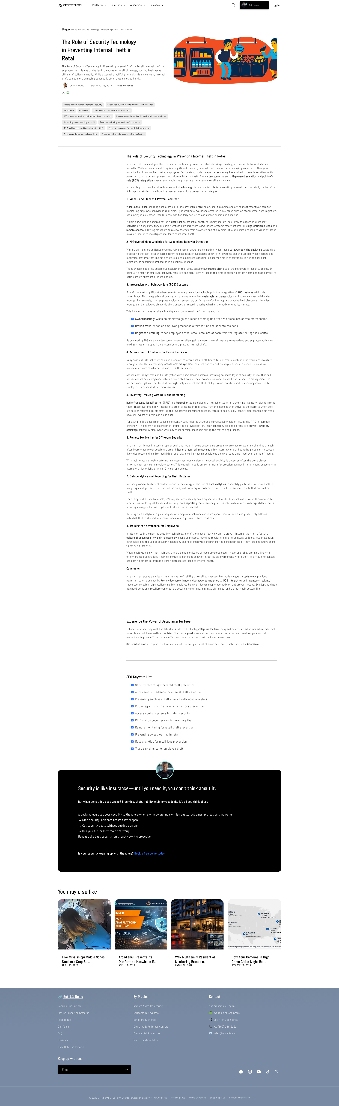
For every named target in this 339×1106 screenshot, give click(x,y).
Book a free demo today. (149, 853)
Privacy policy (178, 1097)
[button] (99, 5)
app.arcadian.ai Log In (221, 1006)
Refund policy (160, 1097)
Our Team (63, 1026)
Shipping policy (217, 1097)
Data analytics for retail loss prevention (112, 110)
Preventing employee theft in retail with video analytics (141, 116)
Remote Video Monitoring (148, 1006)
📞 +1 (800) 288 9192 (223, 1026)
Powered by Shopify (140, 1097)
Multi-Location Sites (145, 1040)
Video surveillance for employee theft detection (123, 134)
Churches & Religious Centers (150, 1026)
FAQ (60, 1033)
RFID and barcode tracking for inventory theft (84, 128)
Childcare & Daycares (146, 1013)
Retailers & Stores (144, 1020)
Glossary (63, 1040)
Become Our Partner (69, 1006)
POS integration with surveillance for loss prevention (87, 116)
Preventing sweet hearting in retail (79, 122)
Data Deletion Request (71, 1047)
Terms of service (197, 1097)
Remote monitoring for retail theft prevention (120, 122)
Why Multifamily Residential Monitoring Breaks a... (195, 959)
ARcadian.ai (69, 110)
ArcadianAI (84, 110)
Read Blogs (64, 1020)
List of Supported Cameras (73, 1013)
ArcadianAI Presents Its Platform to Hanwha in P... (137, 959)
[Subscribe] (126, 1069)
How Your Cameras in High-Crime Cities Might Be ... (251, 959)
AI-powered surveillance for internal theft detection (130, 104)
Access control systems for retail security (83, 104)
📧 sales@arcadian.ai (222, 1033)
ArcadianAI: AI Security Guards (113, 1097)
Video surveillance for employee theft (80, 134)
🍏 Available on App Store (224, 1013)
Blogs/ (66, 29)
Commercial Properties (146, 1033)
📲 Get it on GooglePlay (223, 1020)
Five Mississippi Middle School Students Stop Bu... (84, 959)
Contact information (239, 1097)
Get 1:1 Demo (73, 996)
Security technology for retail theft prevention (129, 128)
